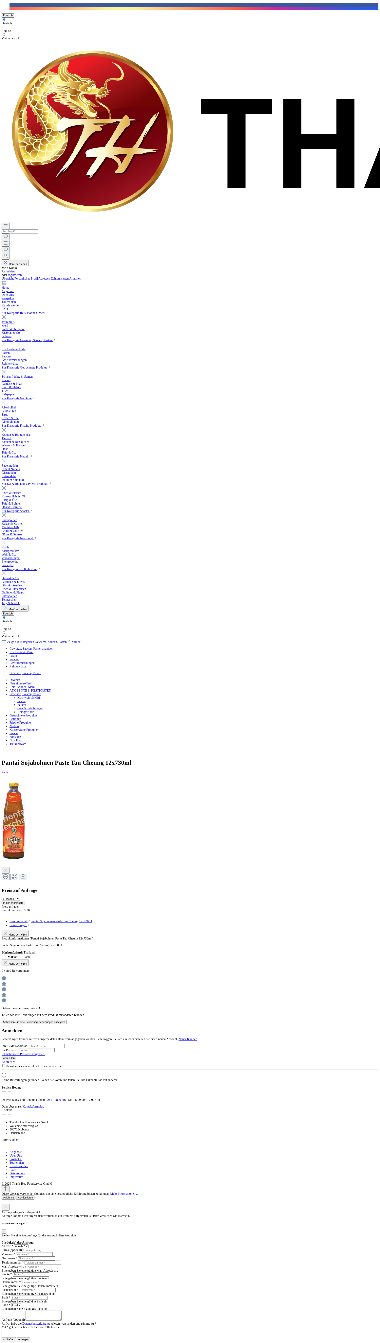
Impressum (16, 1177)
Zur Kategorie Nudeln (16, 456)
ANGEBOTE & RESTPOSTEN (30, 690)
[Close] (6, 870)
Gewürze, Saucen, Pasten (25, 694)
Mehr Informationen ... (124, 1193)
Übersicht (8, 278)
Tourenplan (17, 1162)
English (6, 30)
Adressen (44, 278)
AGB (13, 1169)
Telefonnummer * (13, 1262)
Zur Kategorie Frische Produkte (22, 425)
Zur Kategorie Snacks (16, 511)
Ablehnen (8, 1197)
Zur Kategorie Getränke (17, 398)
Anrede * (7, 1246)
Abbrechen (8, 1061)
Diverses (15, 679)
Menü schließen (18, 264)
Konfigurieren (25, 1197)
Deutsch (7, 23)
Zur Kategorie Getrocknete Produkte (25, 367)
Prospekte (16, 1159)
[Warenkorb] (4, 284)
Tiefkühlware (18, 744)
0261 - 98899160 (56, 1099)
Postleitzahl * (10, 1289)
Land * (6, 1305)
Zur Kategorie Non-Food (18, 538)
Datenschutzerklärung (36, 1323)
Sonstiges (15, 736)
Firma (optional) (12, 1250)
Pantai (5, 772)
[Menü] (6, 226)
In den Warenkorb (13, 902)
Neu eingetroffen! (21, 683)
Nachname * (9, 1258)
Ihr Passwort (10, 1050)
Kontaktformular (33, 1106)
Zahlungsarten (60, 278)
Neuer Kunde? (188, 1039)
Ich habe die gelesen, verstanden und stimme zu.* (51, 1323)
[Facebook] (11, 5)
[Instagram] (11, 8)
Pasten (21, 701)
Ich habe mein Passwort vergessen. (23, 1054)
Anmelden (8, 271)
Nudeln (14, 726)
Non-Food (16, 740)
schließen (8, 1339)
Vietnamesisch (11, 38)
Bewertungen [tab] (18, 925)
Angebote (16, 1152)
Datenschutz (17, 1173)
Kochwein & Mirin (29, 697)
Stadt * (6, 1297)
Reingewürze (25, 712)
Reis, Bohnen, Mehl (22, 687)
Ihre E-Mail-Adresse (15, 1046)
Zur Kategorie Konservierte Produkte (25, 483)
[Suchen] (6, 236)
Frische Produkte (20, 722)
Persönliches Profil (26, 278)
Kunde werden (19, 1166)
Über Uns (16, 1155)
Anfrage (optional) (13, 1319)
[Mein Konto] (6, 256)
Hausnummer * (11, 1282)
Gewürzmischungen (30, 708)
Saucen (22, 704)
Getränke (15, 719)
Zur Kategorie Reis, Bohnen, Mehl (24, 313)
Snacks (14, 733)
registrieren (15, 275)
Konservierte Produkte (24, 729)
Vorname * (8, 1254)
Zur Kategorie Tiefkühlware (19, 569)
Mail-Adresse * (11, 1266)
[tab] (51, 921)
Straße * (7, 1274)
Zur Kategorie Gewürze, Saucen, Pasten (27, 340)
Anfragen (75, 278)
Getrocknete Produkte (23, 715)
